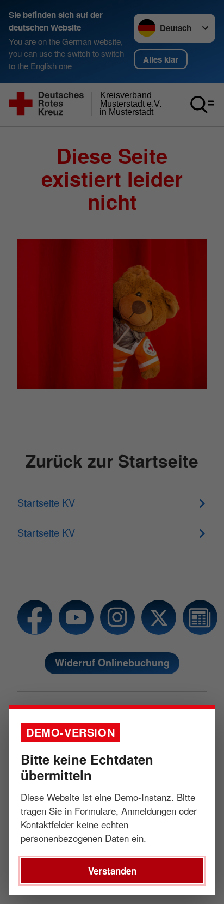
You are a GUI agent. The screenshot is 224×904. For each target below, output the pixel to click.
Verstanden (112, 870)
